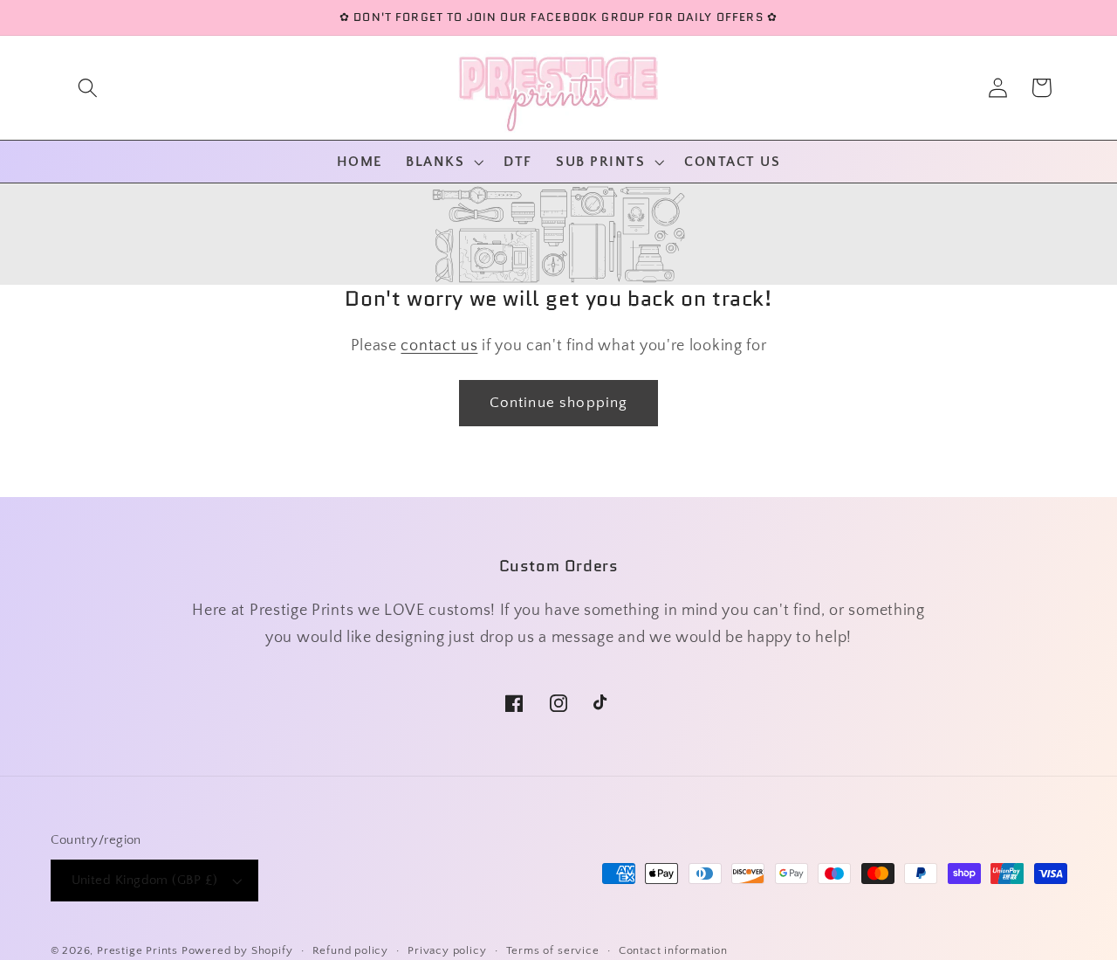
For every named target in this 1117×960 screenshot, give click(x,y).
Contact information (673, 950)
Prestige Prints (137, 950)
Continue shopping (559, 402)
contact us (439, 345)
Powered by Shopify (237, 950)
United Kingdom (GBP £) (145, 880)
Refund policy (350, 950)
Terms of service (553, 950)
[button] (87, 88)
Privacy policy (447, 950)
